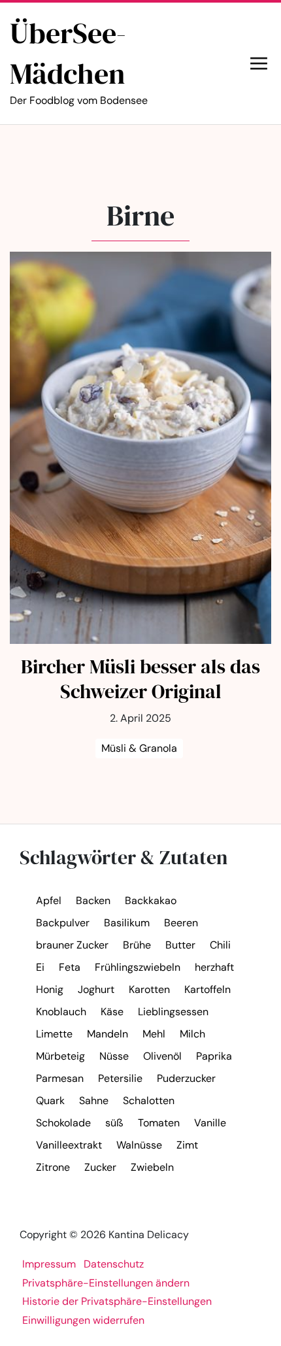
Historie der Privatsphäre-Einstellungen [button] (117, 1301)
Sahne (93, 1100)
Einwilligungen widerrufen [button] (83, 1320)
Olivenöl (162, 1056)
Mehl (153, 1034)
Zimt (187, 1145)
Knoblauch (61, 1011)
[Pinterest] (182, 149)
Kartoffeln (207, 989)
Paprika (214, 1056)
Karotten (149, 989)
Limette (54, 1034)
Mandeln (107, 1034)
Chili (220, 945)
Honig (49, 989)
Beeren (181, 923)
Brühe (137, 945)
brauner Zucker (72, 945)
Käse (112, 1011)
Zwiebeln (152, 1167)
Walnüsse (139, 1145)
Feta (69, 967)
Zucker (100, 1167)
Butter (180, 945)
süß (114, 1123)
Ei (40, 967)
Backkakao (150, 900)
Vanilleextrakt (69, 1145)
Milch (192, 1034)
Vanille (210, 1123)
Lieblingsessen (173, 1011)
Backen (93, 900)
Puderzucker (186, 1078)
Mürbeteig (60, 1056)
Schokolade (63, 1123)
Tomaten (159, 1123)
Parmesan (60, 1078)
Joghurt (96, 989)
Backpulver (63, 923)
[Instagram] (153, 149)
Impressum (49, 1264)
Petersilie (120, 1078)
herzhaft (214, 967)
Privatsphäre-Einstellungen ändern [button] (106, 1283)
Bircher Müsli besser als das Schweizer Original (140, 679)
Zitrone (53, 1167)
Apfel (48, 900)
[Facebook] (125, 149)
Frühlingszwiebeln (137, 967)
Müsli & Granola (139, 748)
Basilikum (127, 923)
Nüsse (114, 1056)
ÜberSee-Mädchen (79, 60)
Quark (50, 1100)
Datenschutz (114, 1264)
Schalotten (148, 1100)
